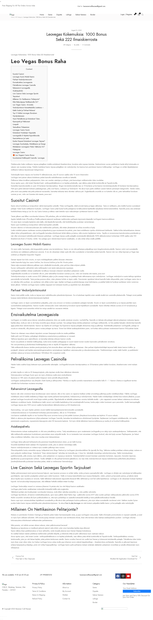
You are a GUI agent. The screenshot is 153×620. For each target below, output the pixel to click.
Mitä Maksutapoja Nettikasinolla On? (25, 102)
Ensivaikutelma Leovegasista (22, 82)
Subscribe (136, 591)
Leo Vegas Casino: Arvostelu (23, 105)
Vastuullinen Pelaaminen (21, 127)
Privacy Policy (37, 587)
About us (65, 587)
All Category (67, 45)
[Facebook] (118, 576)
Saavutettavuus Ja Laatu (21, 138)
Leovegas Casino (19, 152)
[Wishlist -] (135, 14)
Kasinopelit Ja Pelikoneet (21, 121)
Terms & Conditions (39, 591)
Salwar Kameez (80, 14)
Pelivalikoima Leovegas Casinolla (24, 85)
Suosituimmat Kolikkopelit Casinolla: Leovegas (29, 158)
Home (42, 14)
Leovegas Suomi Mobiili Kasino (23, 77)
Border (92, 14)
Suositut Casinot (18, 74)
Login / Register (126, 14)
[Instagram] (123, 576)
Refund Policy (37, 598)
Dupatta (59, 14)
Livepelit (15, 124)
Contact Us (66, 598)
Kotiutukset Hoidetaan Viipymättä (24, 133)
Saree (50, 14)
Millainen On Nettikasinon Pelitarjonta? (26, 99)
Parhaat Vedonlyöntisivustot (22, 79)
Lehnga (68, 14)
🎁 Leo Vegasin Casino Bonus (23, 155)
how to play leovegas (72, 503)
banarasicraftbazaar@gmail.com (94, 6)
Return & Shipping (38, 595)
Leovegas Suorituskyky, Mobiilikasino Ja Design (29, 144)
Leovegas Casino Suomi (21, 130)
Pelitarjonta (16, 149)
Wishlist (65, 595)
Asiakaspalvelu (18, 91)
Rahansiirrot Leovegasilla (21, 88)
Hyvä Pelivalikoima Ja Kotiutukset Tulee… (27, 119)
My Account (66, 591)
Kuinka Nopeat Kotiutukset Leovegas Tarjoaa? (29, 141)
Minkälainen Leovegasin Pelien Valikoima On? (29, 147)
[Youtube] (128, 576)
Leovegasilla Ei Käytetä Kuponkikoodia (26, 135)
